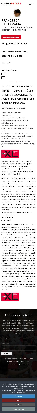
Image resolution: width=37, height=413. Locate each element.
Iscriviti (7, 353)
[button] (32, 4)
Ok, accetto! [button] (18, 396)
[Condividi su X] (3, 77)
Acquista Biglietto (11, 37)
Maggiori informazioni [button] (18, 409)
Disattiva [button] (18, 400)
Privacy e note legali (22, 364)
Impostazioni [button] (18, 405)
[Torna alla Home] (11, 4)
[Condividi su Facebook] (3, 74)
